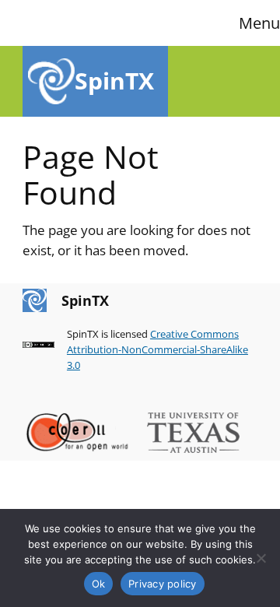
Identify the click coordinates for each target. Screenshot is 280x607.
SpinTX (114, 80)
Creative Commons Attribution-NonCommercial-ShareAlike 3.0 (157, 349)
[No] (260, 558)
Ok (99, 583)
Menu (259, 22)
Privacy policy (162, 583)
